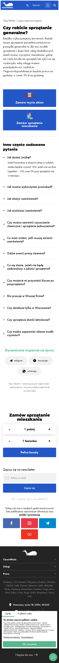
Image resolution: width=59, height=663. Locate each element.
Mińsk (33, 592)
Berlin (7, 589)
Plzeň (7, 592)
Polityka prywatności (11, 637)
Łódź (17, 585)
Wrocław (51, 582)
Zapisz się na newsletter (19, 469)
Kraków (42, 582)
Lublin (40, 585)
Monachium (26, 589)
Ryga (26, 592)
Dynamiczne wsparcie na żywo (29, 350)
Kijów (13, 592)
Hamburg (15, 589)
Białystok (48, 585)
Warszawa (32, 582)
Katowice (32, 585)
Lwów (20, 592)
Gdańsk (9, 585)
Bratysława (42, 592)
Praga (45, 589)
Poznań (23, 585)
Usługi (6, 566)
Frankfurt (37, 589)
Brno (51, 589)
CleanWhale (9, 20)
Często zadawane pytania (29, 20)
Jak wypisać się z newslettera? (29, 499)
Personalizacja (27, 637)
